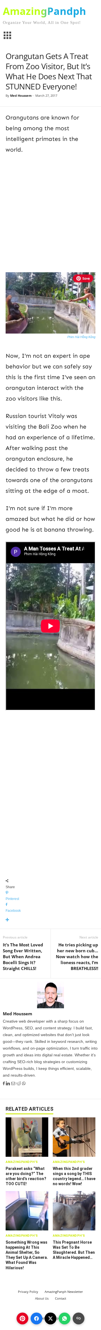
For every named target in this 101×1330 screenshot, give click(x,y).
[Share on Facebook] (36, 1318)
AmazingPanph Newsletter (64, 1292)
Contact (60, 1298)
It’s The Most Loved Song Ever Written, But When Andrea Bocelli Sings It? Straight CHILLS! (23, 956)
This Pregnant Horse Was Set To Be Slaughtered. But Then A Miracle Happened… (74, 1250)
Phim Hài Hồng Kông (81, 337)
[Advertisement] (50, 212)
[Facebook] (4, 1083)
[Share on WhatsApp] (64, 1318)
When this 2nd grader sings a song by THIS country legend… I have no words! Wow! (74, 1176)
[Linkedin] (8, 1083)
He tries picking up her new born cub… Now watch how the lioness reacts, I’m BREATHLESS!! (77, 956)
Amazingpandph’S (22, 1162)
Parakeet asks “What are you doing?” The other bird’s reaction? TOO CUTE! (26, 1176)
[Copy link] (78, 1318)
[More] (50, 920)
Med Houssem (21, 95)
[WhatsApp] (24, 1083)
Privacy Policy (28, 1292)
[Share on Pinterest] (22, 1318)
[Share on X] (50, 1318)
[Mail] (13, 1083)
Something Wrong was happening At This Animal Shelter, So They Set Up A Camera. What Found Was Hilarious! (27, 1255)
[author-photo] (50, 994)
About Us (42, 1298)
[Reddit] (19, 1083)
